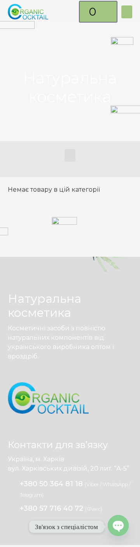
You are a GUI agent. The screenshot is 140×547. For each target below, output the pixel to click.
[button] (126, 11)
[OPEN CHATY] (118, 525)
